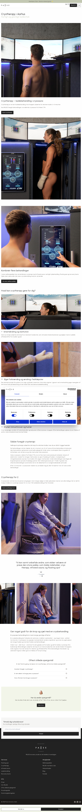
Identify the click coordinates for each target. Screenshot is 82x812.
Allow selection (41, 421)
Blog (44, 771)
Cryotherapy (5, 765)
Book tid (73, 5)
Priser (3, 782)
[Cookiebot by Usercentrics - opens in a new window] (69, 389)
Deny (17, 421)
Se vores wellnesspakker (9, 281)
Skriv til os (41, 705)
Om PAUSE (4, 785)
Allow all (64, 421)
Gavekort (60, 809)
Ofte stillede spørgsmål (8, 787)
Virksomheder (47, 768)
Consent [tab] (16, 394)
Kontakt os (21, 809)
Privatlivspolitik (5, 790)
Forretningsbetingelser (8, 793)
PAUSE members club (49, 765)
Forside (45, 774)
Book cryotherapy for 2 (9, 488)
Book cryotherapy (7, 112)
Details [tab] (41, 394)
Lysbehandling (5, 771)
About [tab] (65, 394)
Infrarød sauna (5, 768)
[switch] (32, 415)
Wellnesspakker (47, 763)
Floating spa (5, 763)
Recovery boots (6, 774)
